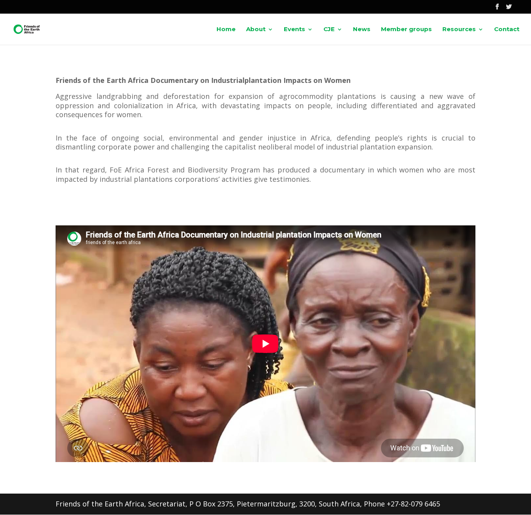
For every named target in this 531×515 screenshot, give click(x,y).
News (361, 29)
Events (294, 29)
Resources (459, 29)
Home (226, 29)
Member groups (406, 29)
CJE (329, 29)
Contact (506, 29)
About (256, 29)
